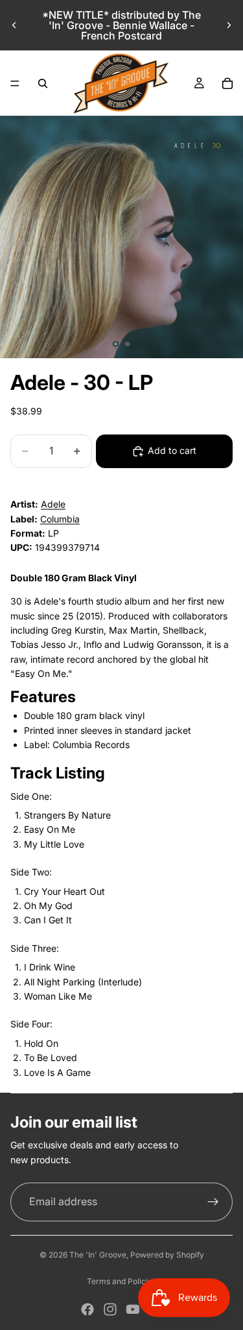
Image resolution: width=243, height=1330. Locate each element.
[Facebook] (87, 1309)
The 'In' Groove (97, 1255)
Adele (53, 504)
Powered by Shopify (167, 1255)
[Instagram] (110, 1309)
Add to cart (172, 450)
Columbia (60, 518)
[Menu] (15, 83)
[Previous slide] (14, 25)
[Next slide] (228, 25)
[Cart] (227, 83)
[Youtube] (133, 1309)
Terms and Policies (121, 1281)
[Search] (43, 83)
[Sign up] (213, 1202)
